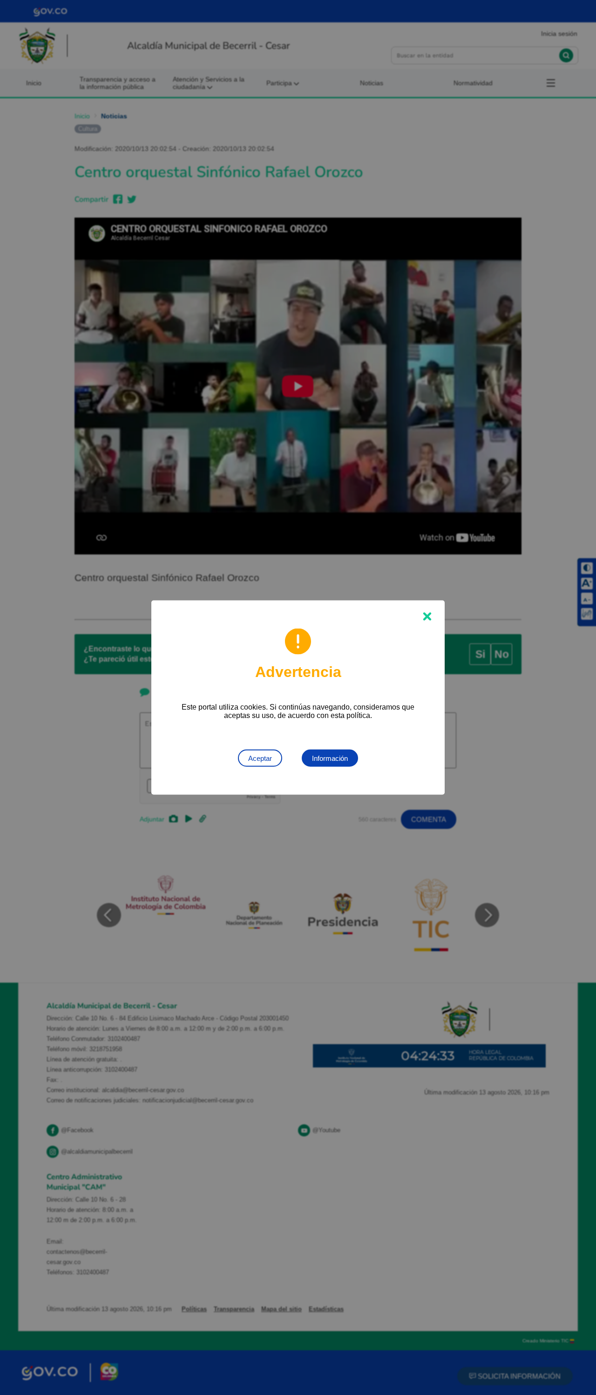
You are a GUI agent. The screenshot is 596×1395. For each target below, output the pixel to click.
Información (330, 758)
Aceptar (260, 758)
